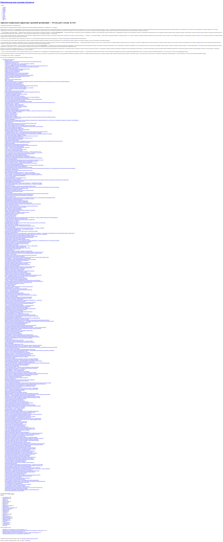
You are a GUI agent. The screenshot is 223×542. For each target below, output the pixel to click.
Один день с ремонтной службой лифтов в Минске (15, 461)
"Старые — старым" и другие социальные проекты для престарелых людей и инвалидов (22, 280)
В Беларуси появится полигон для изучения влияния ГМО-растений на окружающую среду (23, 275)
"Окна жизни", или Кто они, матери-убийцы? (14, 299)
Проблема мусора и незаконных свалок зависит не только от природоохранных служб (22, 434)
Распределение (6, 520)
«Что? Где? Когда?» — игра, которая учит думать (15, 407)
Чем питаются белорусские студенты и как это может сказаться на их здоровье (20, 372)
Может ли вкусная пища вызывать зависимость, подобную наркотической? (20, 266)
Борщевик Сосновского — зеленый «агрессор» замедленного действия (19, 353)
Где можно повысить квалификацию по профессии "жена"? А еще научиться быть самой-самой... (24, 165)
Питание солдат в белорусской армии (12, 332)
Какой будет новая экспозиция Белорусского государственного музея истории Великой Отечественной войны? (27, 320)
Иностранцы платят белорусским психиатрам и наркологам (17, 380)
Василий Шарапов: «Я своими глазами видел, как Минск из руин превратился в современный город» (25, 481)
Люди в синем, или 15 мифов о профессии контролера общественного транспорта (21, 374)
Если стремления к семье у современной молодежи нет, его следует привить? (20, 259)
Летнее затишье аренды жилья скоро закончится (14, 90)
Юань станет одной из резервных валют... (13, 79)
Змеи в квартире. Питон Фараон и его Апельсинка (15, 406)
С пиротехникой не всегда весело (11, 221)
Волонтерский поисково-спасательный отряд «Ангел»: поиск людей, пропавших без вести (23, 419)
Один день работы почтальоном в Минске (13, 477)
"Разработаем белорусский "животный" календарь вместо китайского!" (19, 237)
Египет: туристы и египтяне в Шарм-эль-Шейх (14, 146)
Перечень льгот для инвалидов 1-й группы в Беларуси (13, 529)
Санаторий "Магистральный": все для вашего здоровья (16, 93)
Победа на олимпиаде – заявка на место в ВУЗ (14, 104)
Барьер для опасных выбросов (11, 158)
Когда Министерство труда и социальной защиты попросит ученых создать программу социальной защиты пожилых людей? (30, 102)
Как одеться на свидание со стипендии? (13, 178)
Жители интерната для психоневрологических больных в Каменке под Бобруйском (21, 315)
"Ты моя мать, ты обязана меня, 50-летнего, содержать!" (16, 278)
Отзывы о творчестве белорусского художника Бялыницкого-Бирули (18, 311)
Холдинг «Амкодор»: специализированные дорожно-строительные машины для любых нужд (23, 465)
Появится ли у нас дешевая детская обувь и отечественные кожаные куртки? (20, 186)
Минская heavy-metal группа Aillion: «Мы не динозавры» (16, 488)
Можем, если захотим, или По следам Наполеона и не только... (17, 76)
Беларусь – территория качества (11, 113)
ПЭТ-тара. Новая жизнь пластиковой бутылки (14, 292)
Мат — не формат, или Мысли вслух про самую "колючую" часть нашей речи (20, 276)
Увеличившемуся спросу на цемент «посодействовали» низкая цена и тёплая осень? (22, 66)
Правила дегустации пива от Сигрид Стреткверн (15, 268)
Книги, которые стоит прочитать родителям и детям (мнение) (17, 456)
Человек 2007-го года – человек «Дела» (13, 118)
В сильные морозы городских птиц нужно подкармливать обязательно (19, 303)
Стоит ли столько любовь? (10, 176)
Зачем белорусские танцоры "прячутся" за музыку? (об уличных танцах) (19, 190)
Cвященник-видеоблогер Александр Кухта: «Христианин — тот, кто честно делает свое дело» (24, 487)
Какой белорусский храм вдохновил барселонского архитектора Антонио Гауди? (21, 145)
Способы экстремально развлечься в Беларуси (14, 399)
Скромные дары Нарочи (10, 143)
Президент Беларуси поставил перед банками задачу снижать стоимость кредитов (21, 85)
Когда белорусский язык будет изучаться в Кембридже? (16, 166)
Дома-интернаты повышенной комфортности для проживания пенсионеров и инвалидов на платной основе (26, 193)
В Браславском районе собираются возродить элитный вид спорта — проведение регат (22, 346)
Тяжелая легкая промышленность (11, 169)
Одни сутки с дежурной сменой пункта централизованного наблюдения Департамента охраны (24, 444)
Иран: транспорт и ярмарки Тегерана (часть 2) (14, 136)
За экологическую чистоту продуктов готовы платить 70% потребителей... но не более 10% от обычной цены (27, 257)
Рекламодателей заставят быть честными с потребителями (16, 201)
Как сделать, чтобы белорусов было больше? (14, 331)
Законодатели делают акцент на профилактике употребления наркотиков (19, 270)
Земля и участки (6, 501)
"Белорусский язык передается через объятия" (14, 310)
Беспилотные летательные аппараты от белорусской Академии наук (18, 297)
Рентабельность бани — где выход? (12, 287)
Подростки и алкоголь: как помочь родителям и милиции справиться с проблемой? (21, 439)
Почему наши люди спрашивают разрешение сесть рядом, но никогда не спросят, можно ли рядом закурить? (26, 373)
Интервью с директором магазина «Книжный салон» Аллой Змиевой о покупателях (22, 411)
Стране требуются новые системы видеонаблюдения (15, 246)
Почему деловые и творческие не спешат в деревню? (15, 207)
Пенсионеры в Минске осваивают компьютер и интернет (16, 263)
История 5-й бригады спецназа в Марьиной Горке (15, 479)
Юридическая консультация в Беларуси (17, 2)
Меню (3, 5)
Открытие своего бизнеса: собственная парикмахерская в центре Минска (19, 459)
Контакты (24, 538)
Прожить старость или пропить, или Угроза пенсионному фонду (18, 272)
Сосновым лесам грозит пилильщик (12, 265)
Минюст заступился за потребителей (12, 70)
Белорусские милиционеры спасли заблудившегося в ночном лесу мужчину (20, 416)
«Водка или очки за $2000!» (10, 112)
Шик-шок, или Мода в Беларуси (11, 232)
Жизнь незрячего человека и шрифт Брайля (13, 410)
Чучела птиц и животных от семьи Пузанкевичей (15, 324)
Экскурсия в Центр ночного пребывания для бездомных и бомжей (18, 298)
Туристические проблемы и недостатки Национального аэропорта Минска (20, 471)
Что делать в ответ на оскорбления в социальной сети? (16, 422)
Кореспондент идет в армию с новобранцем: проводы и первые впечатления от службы (22, 397)
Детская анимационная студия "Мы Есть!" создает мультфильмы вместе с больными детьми (23, 253)
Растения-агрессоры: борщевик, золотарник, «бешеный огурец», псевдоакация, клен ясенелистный (25, 443)
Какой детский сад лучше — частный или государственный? (17, 371)
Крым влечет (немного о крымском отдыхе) (13, 130)
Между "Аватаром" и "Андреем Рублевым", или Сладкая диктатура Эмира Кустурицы (22, 173)
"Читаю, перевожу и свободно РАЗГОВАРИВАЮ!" (15, 175)
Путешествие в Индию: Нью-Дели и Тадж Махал (15, 96)
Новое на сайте (30, 538)
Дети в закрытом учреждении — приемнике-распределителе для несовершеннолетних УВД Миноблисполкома (27, 362)
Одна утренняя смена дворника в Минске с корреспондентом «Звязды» (19, 458)
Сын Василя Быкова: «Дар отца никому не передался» (16, 460)
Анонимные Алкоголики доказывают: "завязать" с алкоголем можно (18, 250)
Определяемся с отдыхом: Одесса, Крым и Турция (15, 121)
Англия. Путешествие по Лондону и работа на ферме (15, 86)
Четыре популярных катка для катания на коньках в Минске (17, 403)
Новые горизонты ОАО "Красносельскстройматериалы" (16, 218)
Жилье (4, 499)
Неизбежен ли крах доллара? (11, 114)
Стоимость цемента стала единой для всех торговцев (15, 88)
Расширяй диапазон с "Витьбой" (11, 223)
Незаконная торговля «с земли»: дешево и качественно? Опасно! (18, 354)
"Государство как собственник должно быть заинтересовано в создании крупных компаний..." (24, 157)
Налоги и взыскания (7, 508)
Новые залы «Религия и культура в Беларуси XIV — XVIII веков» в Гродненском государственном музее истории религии (29, 321)
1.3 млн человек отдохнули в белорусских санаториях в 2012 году (18, 413)
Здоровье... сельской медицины (11, 295)
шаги (67, 38)
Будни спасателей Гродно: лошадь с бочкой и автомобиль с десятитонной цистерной (22, 440)
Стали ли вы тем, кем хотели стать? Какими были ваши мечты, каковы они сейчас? (21, 359)
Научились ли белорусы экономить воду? (13, 329)
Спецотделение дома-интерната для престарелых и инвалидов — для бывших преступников (23, 182)
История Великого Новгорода (11, 463)
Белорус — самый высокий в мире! (12, 290)
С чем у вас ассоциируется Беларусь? (12, 381)
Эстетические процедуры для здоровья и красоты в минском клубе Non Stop (20, 314)
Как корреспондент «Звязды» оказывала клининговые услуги (17, 486)
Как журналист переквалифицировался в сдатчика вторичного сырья (19, 286)
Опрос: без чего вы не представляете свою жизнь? (15, 425)
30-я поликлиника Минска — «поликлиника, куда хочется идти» (18, 417)
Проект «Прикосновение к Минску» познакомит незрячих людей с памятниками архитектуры (24, 433)
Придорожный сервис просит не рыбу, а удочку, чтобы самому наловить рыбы (20, 123)
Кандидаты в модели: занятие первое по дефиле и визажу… (17, 98)
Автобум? (7, 78)
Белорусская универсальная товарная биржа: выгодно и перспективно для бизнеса (21, 160)
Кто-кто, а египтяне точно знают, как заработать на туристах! (17, 147)
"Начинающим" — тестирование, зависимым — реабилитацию (17, 258)
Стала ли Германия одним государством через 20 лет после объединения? (19, 153)
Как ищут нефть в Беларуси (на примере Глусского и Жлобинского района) (20, 385)
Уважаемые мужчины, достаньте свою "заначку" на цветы (16, 243)
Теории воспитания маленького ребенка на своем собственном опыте (19, 451)
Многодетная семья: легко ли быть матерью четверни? (16, 309)
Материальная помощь (7, 505)
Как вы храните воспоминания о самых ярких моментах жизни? (18, 415)
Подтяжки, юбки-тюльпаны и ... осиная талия (14, 82)
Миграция (5, 506)
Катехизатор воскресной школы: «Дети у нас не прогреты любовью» (18, 337)
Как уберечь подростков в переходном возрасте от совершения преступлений (20, 384)
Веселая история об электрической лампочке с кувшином (16, 356)
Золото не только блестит (10, 226)
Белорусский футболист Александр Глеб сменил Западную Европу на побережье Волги (22, 317)
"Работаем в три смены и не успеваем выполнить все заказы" (17, 212)
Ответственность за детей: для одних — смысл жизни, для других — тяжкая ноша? (21, 388)
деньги (198, 42)
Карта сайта (35, 538)
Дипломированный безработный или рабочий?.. (14, 180)
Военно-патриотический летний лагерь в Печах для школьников (18, 445)
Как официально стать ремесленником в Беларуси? (13, 531)
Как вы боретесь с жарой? (10, 357)
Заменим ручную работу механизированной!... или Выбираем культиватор (20, 156)
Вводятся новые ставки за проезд (11, 62)
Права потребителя (6, 517)
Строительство (6, 524)
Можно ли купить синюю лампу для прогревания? (15, 238)
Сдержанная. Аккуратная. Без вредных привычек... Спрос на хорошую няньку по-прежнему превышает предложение (28, 133)
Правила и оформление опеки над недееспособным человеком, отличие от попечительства (21, 532)
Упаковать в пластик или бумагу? (11, 108)
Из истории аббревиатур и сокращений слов (14, 312)
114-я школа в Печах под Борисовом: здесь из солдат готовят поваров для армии (21, 452)
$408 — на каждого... (9, 80)
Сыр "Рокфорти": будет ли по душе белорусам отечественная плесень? (19, 334)
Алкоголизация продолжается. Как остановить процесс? (16, 271)
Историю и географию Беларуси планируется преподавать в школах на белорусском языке (23, 328)
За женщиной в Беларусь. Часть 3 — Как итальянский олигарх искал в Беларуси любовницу (23, 132)
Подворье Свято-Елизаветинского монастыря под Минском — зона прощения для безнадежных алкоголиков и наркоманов (29, 350)
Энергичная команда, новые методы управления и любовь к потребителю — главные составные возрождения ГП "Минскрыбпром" (31, 217)
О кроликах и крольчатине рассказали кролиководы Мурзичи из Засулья (19, 235)
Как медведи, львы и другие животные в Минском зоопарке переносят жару (20, 349)
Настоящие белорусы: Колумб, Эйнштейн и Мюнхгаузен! (16, 200)
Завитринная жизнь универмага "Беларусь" (13, 199)
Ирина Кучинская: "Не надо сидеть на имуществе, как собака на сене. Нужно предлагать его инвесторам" (26, 234)
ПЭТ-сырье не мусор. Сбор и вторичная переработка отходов (17, 293)
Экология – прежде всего (10, 119)
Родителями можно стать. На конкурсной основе (15, 277)
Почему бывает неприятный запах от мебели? (14, 339)
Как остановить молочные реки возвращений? (14, 128)
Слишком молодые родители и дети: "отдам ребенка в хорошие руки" (19, 330)
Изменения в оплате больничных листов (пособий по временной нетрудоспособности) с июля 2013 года (23, 530)
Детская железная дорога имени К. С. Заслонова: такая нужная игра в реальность (21, 368)
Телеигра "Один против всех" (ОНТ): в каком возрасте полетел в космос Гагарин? (21, 205)
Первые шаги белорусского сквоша (12, 72)
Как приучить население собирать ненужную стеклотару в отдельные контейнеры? (21, 358)
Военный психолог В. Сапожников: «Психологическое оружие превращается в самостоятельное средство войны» (27, 394)
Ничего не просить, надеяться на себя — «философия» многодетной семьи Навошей (22, 480)
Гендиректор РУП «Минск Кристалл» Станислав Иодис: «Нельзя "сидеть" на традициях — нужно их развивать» (27, 468)
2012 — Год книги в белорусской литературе (14, 304)
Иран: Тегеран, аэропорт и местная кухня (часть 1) (15, 124)
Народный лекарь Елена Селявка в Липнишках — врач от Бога (17, 247)
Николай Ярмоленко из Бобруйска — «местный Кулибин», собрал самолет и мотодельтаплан (23, 360)
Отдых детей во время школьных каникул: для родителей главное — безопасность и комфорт (23, 183)
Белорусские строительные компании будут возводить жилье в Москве (19, 75)
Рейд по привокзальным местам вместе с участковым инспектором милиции (20, 448)
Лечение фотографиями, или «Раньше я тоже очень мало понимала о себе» (20, 427)
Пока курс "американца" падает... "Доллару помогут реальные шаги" (19, 162)
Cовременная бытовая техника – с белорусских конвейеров (17, 73)
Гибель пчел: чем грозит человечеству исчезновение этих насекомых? (19, 195)
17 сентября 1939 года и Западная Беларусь (13, 483)
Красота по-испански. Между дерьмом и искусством (15, 134)
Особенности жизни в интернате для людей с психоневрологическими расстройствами (22, 396)
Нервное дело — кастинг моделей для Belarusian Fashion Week (17, 142)
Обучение (5, 511)
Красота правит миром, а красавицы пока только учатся (16, 74)
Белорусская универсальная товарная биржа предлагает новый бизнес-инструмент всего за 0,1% (24, 159)
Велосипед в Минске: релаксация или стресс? (14, 344)
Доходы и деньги (6, 498)
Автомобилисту (6, 497)
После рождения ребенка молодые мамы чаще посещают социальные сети (20, 361)
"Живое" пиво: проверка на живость (12, 211)
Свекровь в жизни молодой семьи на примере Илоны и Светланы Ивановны (20, 447)
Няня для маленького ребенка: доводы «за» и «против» (16, 441)
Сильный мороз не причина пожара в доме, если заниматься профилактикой (20, 308)
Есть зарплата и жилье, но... (10, 216)
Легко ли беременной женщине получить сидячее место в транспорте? (19, 402)
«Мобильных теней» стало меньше (12, 103)
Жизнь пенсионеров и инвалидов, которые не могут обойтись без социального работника (23, 203)
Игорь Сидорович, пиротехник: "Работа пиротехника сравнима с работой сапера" (21, 236)
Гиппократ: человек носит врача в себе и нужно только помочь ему (18, 475)
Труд (4, 525)
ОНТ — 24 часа (8, 89)
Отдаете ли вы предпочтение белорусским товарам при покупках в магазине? (20, 325)
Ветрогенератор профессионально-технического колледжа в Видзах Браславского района (23, 405)
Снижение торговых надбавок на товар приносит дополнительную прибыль (20, 302)
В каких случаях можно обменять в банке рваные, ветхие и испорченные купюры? (21, 389)
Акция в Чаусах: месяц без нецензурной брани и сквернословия (17, 306)
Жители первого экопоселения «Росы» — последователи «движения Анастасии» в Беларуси (23, 345)
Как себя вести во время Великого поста (13, 420)
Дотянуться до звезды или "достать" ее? (13, 107)
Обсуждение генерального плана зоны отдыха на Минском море (18, 262)
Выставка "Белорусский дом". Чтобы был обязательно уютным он (18, 241)
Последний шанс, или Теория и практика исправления (16, 154)
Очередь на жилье (6, 513)
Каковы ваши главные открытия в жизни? (13, 387)
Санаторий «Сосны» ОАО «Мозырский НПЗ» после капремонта (18, 442)
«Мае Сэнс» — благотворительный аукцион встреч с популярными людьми (20, 395)
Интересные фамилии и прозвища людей (13, 316)
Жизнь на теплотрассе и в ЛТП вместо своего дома (15, 301)
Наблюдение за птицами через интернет (13, 430)
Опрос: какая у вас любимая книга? (12, 366)
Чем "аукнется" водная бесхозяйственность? (14, 150)
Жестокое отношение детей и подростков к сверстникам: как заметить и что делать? (21, 393)
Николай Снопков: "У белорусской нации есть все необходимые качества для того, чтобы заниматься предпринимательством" (30, 197)
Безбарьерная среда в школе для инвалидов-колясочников (16, 307)
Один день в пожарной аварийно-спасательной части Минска (17, 429)
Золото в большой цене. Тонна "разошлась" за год (15, 105)
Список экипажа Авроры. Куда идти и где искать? (15, 100)
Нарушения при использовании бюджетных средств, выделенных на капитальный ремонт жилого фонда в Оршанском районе (30, 117)
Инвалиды (5, 502)
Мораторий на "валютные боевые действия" (14, 191)
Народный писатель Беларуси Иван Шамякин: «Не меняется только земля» (20, 342)
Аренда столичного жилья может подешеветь (14, 69)
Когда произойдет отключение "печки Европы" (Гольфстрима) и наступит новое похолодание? (24, 281)
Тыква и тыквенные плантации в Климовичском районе (16, 279)
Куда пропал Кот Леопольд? (10, 284)
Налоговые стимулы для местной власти (13, 208)
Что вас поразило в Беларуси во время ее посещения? (15, 398)
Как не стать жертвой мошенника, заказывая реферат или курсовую (18, 101)
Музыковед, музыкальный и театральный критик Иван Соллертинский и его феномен (22, 336)
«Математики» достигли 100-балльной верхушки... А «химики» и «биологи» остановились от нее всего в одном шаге (28, 110)
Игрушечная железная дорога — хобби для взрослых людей (17, 313)
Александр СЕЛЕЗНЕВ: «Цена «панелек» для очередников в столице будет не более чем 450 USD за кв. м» (26, 65)
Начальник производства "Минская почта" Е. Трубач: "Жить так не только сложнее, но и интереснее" (25, 222)
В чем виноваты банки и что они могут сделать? (14, 213)
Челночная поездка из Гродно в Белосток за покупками (16, 288)
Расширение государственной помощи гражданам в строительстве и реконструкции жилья (23, 61)
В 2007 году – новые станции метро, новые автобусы (15, 64)
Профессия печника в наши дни (11, 214)
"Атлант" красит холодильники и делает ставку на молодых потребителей (20, 219)
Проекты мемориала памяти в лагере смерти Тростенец (16, 421)
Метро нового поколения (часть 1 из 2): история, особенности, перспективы (20, 125)
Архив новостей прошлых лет (9, 59)
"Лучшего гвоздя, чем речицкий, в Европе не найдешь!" (16, 106)
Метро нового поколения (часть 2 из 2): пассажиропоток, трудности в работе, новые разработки (24, 126)
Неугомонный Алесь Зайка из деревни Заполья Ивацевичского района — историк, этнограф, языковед (25, 327)
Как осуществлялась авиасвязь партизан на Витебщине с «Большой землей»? (20, 457)
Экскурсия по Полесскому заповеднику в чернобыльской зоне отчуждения (20, 450)
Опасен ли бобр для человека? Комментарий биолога (15, 424)
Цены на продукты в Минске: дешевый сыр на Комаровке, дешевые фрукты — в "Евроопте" (23, 300)
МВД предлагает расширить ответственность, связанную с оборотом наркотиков (21, 437)
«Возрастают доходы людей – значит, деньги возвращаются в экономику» (19, 63)
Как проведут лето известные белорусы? (13, 92)
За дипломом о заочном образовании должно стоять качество (17, 109)
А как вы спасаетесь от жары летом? (12, 348)
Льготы (4, 504)
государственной (180, 51)
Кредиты (4, 503)
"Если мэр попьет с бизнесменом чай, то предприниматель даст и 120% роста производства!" (23, 174)
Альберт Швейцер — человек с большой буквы (14, 370)
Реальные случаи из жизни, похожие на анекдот (14, 269)
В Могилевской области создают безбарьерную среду (15, 177)
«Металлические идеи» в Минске (11, 67)
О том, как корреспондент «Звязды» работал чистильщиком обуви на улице (20, 428)
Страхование (5, 523)
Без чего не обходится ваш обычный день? (13, 376)
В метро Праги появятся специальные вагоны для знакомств (17, 432)
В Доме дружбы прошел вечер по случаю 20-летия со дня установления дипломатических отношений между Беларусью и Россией (31, 347)
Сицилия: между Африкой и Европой (12, 95)
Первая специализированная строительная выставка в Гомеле (17, 68)
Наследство (5, 509)
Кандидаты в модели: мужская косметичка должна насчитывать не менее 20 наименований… (23, 99)
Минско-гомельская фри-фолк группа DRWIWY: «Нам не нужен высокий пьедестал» (22, 489)
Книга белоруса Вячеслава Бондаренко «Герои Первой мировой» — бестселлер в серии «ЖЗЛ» (24, 464)
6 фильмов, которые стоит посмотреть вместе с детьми (16, 472)
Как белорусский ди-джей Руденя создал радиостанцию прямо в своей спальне (20, 255)
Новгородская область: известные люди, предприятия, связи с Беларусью (19, 462)
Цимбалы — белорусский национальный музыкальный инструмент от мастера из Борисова (23, 414)
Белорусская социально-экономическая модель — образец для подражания (20, 172)
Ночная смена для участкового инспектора (13, 189)
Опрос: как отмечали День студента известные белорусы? (16, 426)
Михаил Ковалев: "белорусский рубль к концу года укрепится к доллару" (19, 198)
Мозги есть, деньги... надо (10, 196)
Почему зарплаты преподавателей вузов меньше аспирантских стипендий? (20, 210)
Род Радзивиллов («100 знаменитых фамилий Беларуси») (16, 323)
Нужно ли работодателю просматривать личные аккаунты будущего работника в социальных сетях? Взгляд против (28, 382)
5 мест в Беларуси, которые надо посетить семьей (15, 473)
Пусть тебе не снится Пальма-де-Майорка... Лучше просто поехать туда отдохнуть (21, 135)
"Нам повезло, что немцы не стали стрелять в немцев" (16, 149)
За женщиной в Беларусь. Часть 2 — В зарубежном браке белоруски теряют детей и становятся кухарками (26, 131)
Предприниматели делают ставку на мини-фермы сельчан (16, 188)
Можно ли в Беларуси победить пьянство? (13, 333)
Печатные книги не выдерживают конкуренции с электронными (18, 375)
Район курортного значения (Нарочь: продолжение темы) (16, 144)
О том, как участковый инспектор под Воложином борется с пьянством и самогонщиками (23, 418)
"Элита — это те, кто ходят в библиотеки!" (13, 148)
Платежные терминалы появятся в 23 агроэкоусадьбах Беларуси (17, 449)
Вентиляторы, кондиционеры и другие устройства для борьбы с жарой (19, 435)
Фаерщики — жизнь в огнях (10, 254)
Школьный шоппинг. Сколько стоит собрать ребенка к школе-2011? (18, 267)
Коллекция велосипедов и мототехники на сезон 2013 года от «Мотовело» (20, 379)
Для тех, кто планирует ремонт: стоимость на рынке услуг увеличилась (19, 87)
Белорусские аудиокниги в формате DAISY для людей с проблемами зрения (20, 412)
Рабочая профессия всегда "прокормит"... (13, 181)
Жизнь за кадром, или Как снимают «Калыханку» (15, 256)
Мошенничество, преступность (9, 507)
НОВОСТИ (5, 510)
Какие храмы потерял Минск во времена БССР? (14, 490)
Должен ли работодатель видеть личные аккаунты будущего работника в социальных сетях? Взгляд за (25, 383)
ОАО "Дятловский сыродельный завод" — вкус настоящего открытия (19, 228)
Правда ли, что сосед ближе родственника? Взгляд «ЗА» (16, 351)
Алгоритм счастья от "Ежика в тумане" (13, 248)
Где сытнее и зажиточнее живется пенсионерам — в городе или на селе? (19, 305)
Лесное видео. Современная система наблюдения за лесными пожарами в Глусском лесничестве (24, 252)
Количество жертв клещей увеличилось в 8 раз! (14, 84)
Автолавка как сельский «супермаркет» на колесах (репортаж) (17, 478)
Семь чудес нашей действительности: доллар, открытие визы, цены (18, 282)
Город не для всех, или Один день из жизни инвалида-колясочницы (18, 289)
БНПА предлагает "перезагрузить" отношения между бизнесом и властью (20, 225)
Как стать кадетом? (9, 122)
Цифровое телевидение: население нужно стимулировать (16, 365)
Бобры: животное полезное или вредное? (13, 391)
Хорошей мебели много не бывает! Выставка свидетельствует (17, 155)
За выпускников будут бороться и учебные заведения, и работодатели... (19, 194)
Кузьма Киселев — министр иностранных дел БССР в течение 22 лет (19, 469)
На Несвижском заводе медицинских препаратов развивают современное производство (22, 91)
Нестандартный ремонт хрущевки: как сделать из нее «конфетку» (18, 484)
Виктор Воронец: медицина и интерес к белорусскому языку (17, 482)
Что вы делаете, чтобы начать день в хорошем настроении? (17, 401)
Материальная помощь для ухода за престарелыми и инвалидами (16, 533)
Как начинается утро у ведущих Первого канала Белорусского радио (18, 170)
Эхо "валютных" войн (9, 185)
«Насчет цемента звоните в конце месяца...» (14, 83)
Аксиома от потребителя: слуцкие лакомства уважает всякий (17, 242)
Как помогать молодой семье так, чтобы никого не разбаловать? (18, 455)
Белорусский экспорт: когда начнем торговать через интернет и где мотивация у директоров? (23, 152)
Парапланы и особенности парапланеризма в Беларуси (16, 392)
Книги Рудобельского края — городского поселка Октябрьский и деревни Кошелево (22, 367)
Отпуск (4, 512)
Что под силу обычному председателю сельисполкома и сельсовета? (18, 202)
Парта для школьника (9, 343)
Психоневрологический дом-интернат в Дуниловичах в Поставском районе (20, 404)
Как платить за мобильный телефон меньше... (14, 164)
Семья (4, 521)
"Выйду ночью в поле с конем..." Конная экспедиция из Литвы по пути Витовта (21, 163)
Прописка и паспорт (7, 518)
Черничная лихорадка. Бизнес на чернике (13, 261)
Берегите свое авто (9, 60)
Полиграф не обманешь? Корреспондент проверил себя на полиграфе (19, 326)
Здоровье (4, 500)
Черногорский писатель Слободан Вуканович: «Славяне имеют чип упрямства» (21, 294)
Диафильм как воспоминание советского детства (15, 400)
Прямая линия (5, 519)
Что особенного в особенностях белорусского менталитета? (17, 260)
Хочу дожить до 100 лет (10, 285)
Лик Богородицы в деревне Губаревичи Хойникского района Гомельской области (21, 335)
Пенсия (4, 514)
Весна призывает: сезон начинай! (11, 244)
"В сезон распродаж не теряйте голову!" (13, 230)
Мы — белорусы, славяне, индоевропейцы (13, 209)
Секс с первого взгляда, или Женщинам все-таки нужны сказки (17, 224)
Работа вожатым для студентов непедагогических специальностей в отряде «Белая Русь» (22, 467)
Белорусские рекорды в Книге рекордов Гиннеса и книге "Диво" (18, 322)
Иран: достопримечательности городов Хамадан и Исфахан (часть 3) (18, 137)
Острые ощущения (9, 192)
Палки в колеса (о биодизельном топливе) (13, 111)
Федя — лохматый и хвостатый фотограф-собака (15, 390)
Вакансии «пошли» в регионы (11, 115)
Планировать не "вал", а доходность (12, 220)
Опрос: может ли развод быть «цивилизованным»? (15, 436)
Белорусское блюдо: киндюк (10, 215)
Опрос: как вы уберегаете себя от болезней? (14, 423)
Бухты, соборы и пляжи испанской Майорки (14, 138)
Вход (29, 540)
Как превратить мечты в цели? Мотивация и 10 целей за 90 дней (18, 446)
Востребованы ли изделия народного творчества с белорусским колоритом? (20, 355)
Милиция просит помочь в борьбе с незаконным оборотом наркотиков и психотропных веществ (24, 438)
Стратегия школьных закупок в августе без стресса (15, 369)
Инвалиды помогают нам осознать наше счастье (14, 283)
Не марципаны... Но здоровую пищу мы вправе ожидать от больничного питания (21, 231)
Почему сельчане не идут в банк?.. (12, 204)
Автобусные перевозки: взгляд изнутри (13, 77)
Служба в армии (6, 522)
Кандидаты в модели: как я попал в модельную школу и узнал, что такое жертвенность (22, 97)
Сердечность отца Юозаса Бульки (11, 291)
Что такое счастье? (8, 338)
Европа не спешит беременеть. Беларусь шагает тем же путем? (17, 264)
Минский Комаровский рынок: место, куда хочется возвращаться (18, 466)
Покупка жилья (6, 516)
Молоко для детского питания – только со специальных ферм (17, 129)
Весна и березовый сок (9, 249)
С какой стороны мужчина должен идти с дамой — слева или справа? (19, 340)
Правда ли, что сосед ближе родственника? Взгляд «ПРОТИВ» (17, 352)
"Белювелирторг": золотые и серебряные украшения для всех (17, 239)
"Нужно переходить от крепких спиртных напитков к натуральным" (18, 167)
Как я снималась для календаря (11, 171)
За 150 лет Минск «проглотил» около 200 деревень (15, 485)
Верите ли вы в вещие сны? (10, 378)
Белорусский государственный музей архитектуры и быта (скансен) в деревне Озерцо (22, 470)
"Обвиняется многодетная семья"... (12, 140)
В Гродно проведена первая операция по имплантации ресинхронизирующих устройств (22, 474)
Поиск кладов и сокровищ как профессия (13, 127)
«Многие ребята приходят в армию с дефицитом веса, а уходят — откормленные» (21, 245)
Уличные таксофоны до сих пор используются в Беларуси (16, 377)
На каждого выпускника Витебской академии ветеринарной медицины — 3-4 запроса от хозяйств (24, 227)
